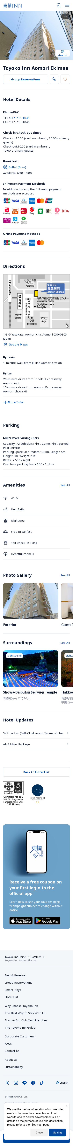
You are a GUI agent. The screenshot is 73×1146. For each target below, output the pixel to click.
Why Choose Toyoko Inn (21, 1006)
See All (65, 485)
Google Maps (18, 344)
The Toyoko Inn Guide (20, 1027)
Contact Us (12, 1051)
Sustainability (14, 1067)
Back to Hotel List (36, 772)
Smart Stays (13, 990)
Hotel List (36, 957)
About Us (11, 1059)
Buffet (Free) (17, 167)
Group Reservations (25, 79)
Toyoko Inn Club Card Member (26, 1020)
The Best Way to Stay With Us (25, 1013)
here (56, 902)
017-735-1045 (20, 118)
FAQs (8, 1043)
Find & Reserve (15, 975)
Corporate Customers (21, 1036)
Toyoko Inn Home (15, 957)
